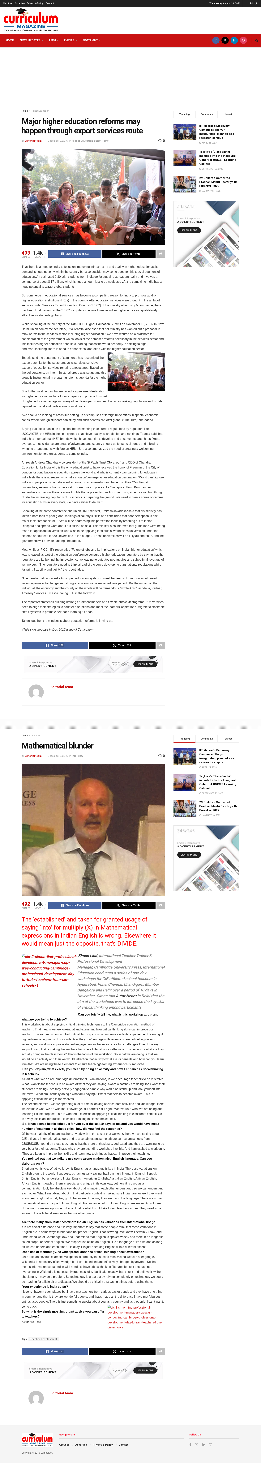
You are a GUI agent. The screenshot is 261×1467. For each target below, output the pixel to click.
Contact (50, 3)
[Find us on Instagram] (243, 40)
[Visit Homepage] (31, 20)
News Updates (30, 40)
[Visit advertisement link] (93, 664)
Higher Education (40, 111)
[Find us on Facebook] (216, 40)
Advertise (20, 3)
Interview (36, 735)
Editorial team (33, 140)
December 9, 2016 (58, 140)
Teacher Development (43, 1339)
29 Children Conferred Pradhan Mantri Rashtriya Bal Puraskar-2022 (218, 182)
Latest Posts (101, 140)
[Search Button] (256, 40)
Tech (52, 40)
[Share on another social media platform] (160, 254)
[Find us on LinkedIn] (234, 40)
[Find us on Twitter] (225, 40)
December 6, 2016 (58, 755)
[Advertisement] (130, 76)
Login (255, 3)
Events (69, 40)
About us (7, 3)
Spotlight (90, 40)
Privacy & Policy (35, 3)
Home (10, 40)
